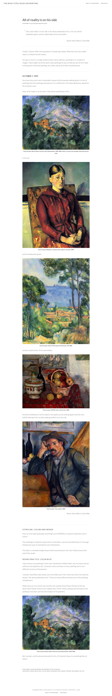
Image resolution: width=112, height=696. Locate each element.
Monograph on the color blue (50, 669)
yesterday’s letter (59, 51)
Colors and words (35, 669)
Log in (78, 690)
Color (44, 671)
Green (48, 671)
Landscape (54, 671)
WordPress (72, 690)
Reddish (76, 671)
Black (36, 671)
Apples (32, 671)
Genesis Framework (62, 690)
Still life (81, 671)
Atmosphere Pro (49, 690)
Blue (40, 671)
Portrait (68, 671)
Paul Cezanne (61, 671)
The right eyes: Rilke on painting (21, 3)
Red (73, 671)
